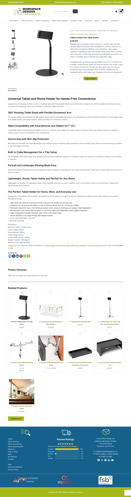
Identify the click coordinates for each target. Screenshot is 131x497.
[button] (63, 54)
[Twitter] (102, 460)
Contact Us (115, 21)
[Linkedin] (17, 256)
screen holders (50, 245)
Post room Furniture (94, 245)
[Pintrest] (105, 460)
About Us (88, 21)
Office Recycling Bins (60, 21)
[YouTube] (112, 460)
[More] (28, 256)
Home (72, 31)
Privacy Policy (13, 470)
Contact (11, 459)
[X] (13, 256)
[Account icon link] (116, 11)
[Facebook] (10, 256)
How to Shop (13, 452)
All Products (13, 21)
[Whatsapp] (24, 256)
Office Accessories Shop (88, 31)
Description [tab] (12, 90)
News (97, 21)
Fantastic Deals (76, 21)
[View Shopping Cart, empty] (121, 11)
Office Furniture (27, 21)
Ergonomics (93, 34)
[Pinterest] (21, 256)
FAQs (10, 454)
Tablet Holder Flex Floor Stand (81, 321)
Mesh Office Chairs (63, 245)
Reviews (105, 21)
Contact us (12, 245)
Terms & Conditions (15, 467)
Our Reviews (12, 457)
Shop (77, 31)
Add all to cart (16, 419)
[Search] (75, 11)
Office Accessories (42, 21)
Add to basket (90, 79)
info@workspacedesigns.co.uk (65, 2)
